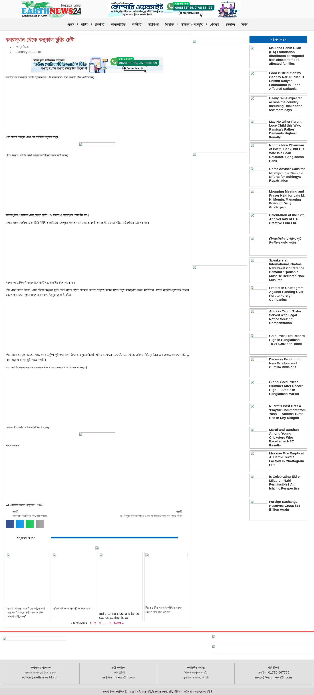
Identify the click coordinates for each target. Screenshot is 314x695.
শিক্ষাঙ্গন (169, 24)
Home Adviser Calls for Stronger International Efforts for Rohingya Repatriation (287, 175)
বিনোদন (230, 24)
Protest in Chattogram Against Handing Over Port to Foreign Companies (286, 293)
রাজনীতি (99, 24)
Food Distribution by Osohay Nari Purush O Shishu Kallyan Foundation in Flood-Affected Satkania (286, 81)
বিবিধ (244, 24)
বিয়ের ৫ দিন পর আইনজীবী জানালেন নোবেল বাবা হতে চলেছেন (163, 610)
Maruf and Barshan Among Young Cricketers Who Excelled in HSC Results (284, 437)
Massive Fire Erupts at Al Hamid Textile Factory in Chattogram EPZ (286, 459)
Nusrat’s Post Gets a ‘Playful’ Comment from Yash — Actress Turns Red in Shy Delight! (287, 412)
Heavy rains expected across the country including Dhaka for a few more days (286, 104)
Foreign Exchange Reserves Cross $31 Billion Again (284, 505)
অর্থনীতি (136, 24)
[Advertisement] (97, 107)
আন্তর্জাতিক (118, 24)
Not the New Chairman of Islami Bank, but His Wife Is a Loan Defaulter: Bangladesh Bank (286, 153)
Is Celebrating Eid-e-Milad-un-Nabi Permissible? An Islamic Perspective (285, 482)
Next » (119, 623)
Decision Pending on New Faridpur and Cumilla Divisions (285, 363)
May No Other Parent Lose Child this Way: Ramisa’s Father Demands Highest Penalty (285, 129)
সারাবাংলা (153, 24)
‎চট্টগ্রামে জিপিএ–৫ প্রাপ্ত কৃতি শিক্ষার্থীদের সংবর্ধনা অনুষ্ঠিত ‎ (285, 240)
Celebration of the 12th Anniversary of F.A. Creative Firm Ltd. (287, 219)
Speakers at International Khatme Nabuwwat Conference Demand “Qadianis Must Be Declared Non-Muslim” (287, 270)
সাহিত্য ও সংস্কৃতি (192, 24)
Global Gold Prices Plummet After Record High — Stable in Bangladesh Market (286, 388)
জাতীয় (84, 24)
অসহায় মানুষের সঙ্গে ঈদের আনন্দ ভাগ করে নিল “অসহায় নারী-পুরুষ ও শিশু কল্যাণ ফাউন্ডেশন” (26, 612)
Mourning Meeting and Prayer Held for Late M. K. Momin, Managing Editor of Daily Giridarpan (287, 199)
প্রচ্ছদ (70, 24)
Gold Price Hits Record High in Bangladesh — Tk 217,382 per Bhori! (287, 339)
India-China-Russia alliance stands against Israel (119, 616)
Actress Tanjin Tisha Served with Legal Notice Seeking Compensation (285, 317)
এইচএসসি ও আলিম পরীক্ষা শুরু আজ (71, 608)
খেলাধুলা (214, 24)
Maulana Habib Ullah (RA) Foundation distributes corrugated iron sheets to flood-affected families (286, 55)
